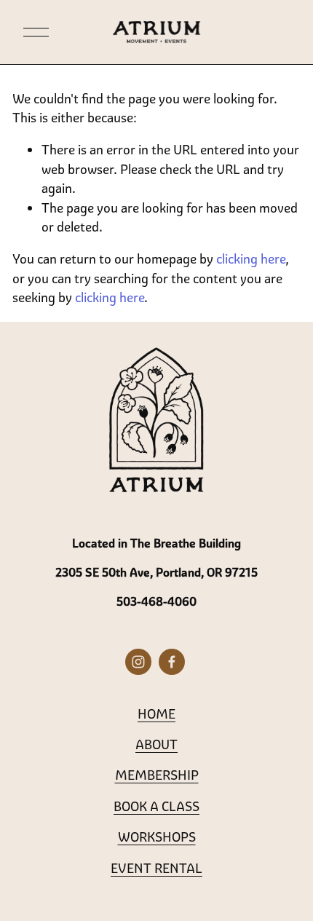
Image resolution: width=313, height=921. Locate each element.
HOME (156, 713)
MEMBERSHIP (157, 775)
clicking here (250, 258)
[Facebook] (172, 662)
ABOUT (156, 744)
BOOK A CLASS (156, 806)
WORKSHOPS (157, 837)
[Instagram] (138, 662)
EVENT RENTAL (156, 868)
